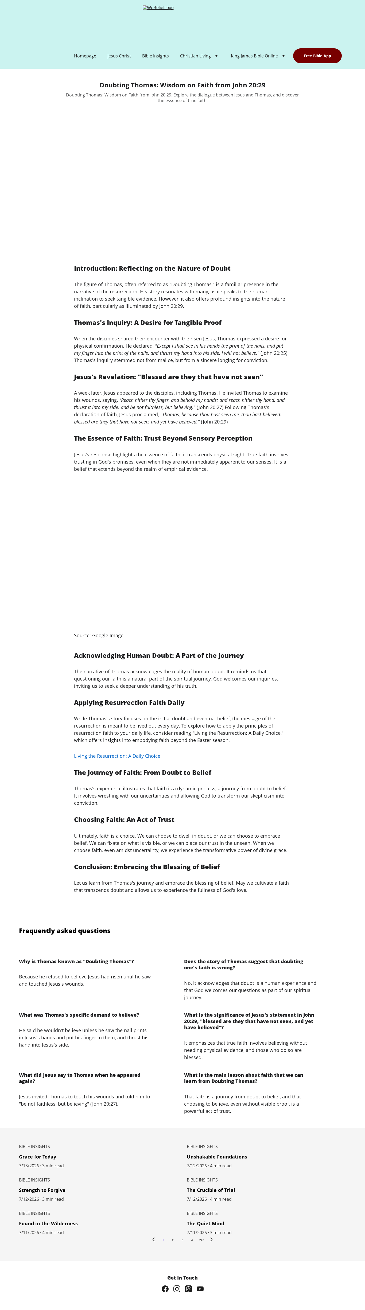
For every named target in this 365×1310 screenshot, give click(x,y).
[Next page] (211, 1240)
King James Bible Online (254, 56)
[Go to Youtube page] (200, 1288)
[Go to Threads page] (188, 1288)
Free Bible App (317, 55)
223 (201, 1240)
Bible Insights (155, 56)
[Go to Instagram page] (176, 1288)
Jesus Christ (119, 56)
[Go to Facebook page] (165, 1288)
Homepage (85, 56)
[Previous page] (153, 1240)
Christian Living (195, 56)
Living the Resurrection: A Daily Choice (117, 756)
